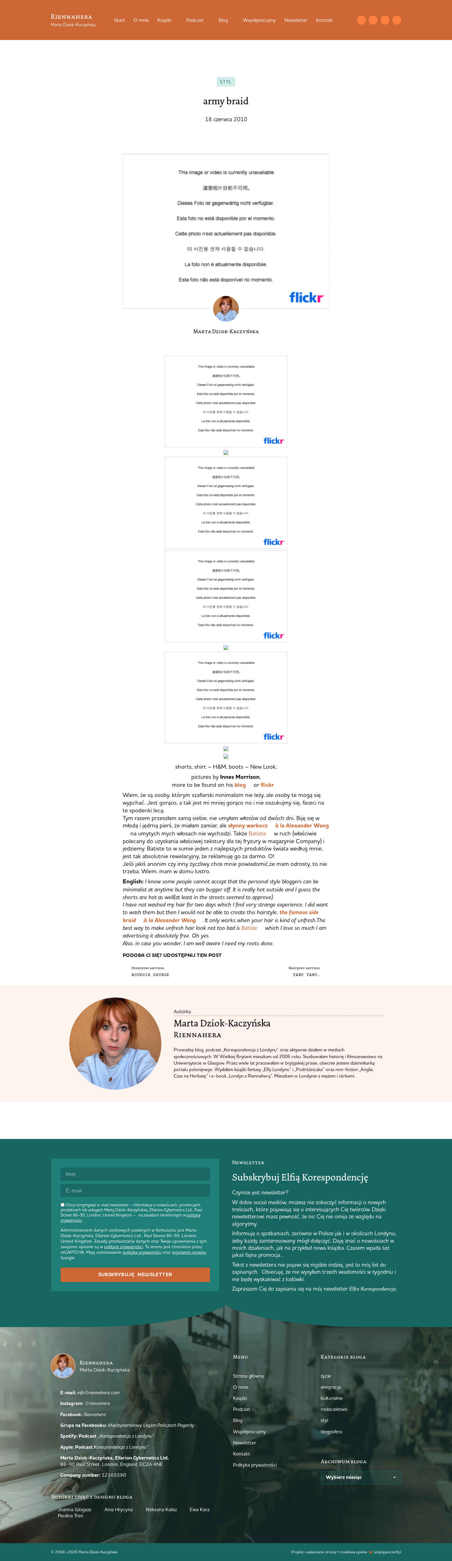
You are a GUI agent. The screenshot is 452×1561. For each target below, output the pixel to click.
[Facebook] (385, 20)
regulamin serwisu (189, 1252)
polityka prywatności (142, 1252)
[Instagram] (373, 20)
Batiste (257, 833)
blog (240, 785)
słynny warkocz (248, 826)
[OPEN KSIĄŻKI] (175, 20)
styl (226, 82)
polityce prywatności (123, 1246)
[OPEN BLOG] (231, 20)
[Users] (396, 20)
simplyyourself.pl (387, 1551)
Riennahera (71, 16)
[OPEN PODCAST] (207, 20)
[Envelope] (361, 20)
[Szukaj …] (349, 20)
